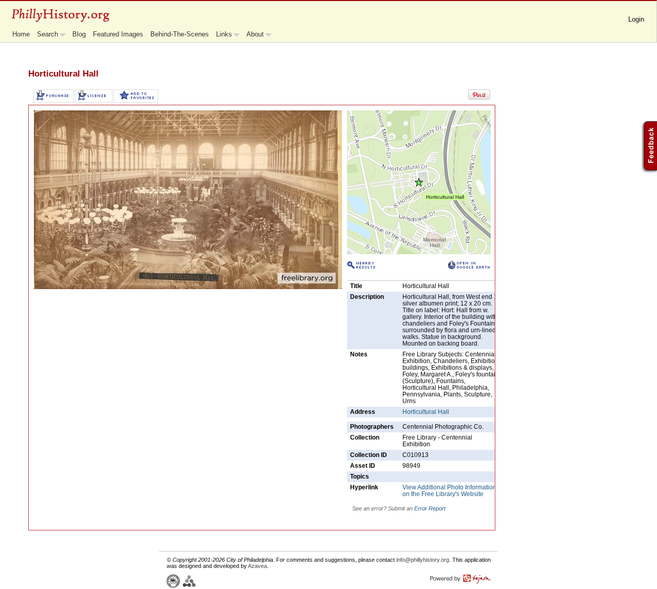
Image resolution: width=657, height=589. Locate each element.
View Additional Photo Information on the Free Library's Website (449, 491)
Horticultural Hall (425, 411)
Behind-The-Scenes (179, 34)
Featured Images (118, 34)
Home (21, 34)
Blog (79, 34)
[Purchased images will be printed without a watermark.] (53, 96)
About (255, 34)
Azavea (257, 566)
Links (224, 34)
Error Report (430, 508)
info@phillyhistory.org (422, 560)
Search (47, 34)
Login (636, 19)
